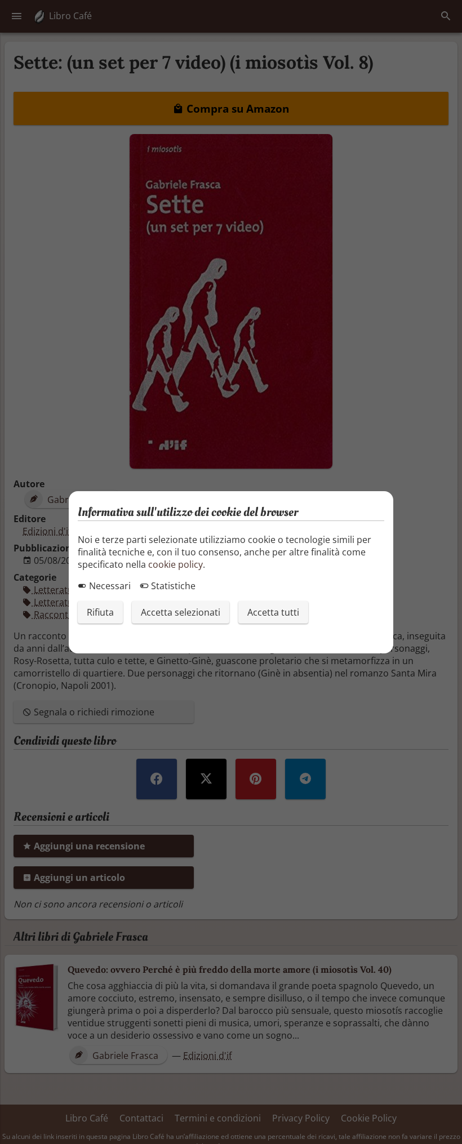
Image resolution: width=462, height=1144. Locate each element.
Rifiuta (100, 612)
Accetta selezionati (180, 612)
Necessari (109, 586)
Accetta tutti (273, 612)
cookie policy (175, 564)
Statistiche (172, 586)
